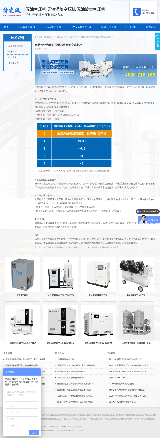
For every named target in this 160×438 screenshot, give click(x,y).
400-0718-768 (148, 13)
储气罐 (136, 419)
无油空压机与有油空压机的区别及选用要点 (75, 396)
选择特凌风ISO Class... (118, 378)
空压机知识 (131, 27)
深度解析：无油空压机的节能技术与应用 (74, 390)
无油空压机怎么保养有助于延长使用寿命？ (75, 384)
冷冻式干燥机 (22, 295)
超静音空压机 (108, 27)
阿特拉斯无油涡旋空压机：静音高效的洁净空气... (129, 365)
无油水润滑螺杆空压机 (98, 295)
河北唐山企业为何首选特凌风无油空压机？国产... (129, 371)
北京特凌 (59, 430)
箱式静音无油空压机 (85, 415)
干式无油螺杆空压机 (81, 27)
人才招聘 (42, 426)
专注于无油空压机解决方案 (44, 15)
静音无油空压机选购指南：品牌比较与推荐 (75, 402)
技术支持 (12, 51)
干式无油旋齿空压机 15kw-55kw (60, 343)
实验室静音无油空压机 (136, 295)
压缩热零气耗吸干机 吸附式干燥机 (136, 343)
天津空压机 (147, 415)
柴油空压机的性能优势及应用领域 (71, 371)
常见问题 (7, 353)
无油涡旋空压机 (52, 27)
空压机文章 (61, 37)
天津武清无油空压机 (50, 415)
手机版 (78, 426)
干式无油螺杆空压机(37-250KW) (98, 343)
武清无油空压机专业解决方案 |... (122, 402)
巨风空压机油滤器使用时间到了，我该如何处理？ (26, 359)
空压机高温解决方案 (65, 359)
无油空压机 (48, 37)
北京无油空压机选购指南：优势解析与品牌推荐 (62, 247)
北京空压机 (137, 415)
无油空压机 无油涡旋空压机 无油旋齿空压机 (65, 9)
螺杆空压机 (66, 426)
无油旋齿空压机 (26, 27)
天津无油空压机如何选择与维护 (70, 378)
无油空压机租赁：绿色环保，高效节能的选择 (76, 365)
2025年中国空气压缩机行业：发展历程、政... (128, 396)
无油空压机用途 (111, 419)
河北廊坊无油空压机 (67, 415)
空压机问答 (13, 63)
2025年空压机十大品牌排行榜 (121, 384)
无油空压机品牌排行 (82, 419)
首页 (6, 27)
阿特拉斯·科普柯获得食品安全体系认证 (125, 359)
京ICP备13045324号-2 (73, 430)
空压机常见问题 (15, 46)
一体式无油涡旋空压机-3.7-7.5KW (22, 343)
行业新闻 (12, 57)
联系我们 (151, 27)
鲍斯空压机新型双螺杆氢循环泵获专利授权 (127, 390)
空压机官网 (68, 419)
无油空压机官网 (56, 419)
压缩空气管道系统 (125, 419)
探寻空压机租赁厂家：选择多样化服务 (22, 365)
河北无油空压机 (43, 419)
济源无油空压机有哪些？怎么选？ (106, 247)
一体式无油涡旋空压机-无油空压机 (60, 295)
